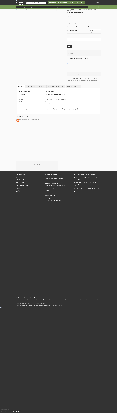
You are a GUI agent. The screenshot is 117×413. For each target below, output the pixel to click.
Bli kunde (95, 7)
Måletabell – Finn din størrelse (51, 183)
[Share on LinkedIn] (72, 82)
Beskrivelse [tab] (21, 86)
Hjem (18, 7)
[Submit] (47, 3)
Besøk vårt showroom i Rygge (52, 180)
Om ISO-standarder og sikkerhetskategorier (55, 185)
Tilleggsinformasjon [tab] (31, 86)
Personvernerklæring (39, 303)
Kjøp (69, 46)
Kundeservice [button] (76, 7)
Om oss (47, 190)
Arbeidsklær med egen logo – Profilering (54, 178)
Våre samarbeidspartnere (50, 195)
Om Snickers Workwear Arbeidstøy (53, 200)
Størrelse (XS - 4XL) (72, 30)
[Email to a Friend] (70, 82)
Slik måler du (70, 53)
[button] (100, 7)
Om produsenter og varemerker (52, 188)
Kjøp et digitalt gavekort (50, 198)
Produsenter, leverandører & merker (80, 9)
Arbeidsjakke (85, 78)
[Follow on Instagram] (89, 2)
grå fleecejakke (93, 80)
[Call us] (92, 2)
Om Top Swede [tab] (42, 86)
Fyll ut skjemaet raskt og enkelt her (53, 301)
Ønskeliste (84, 7)
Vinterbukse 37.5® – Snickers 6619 (37, 161)
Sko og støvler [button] (56, 7)
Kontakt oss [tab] (77, 86)
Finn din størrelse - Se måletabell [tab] (56, 86)
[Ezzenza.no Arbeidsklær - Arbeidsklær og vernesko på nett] (20, 2)
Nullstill (91, 32)
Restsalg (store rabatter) (26, 7)
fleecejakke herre (86, 80)
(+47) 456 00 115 (20, 179)
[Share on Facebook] (67, 82)
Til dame (63, 7)
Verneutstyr (69, 7)
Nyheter (42, 7)
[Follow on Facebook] (87, 2)
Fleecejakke (91, 78)
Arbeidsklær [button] (36, 7)
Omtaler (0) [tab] (69, 86)
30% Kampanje (48, 7)
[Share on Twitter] (69, 82)
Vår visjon (47, 193)
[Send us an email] (90, 2)
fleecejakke (79, 80)
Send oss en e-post (20, 182)
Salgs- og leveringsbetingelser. (24, 303)
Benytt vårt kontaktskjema (22, 185)
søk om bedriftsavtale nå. (93, 74)
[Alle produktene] (80, 7)
